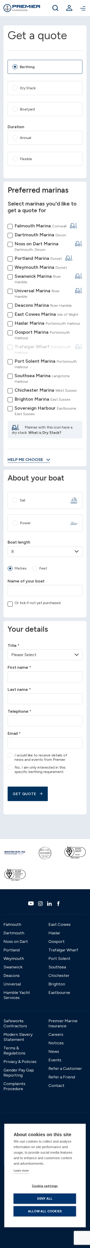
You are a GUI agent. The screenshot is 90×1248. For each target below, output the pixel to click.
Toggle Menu (83, 8)
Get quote (24, 794)
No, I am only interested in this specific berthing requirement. (40, 769)
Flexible (26, 159)
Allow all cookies (45, 1211)
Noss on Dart (15, 941)
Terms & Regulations (14, 1050)
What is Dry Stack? (44, 432)
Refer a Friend (61, 1077)
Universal (12, 984)
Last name (19, 689)
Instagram (41, 903)
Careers (55, 1034)
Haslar (54, 932)
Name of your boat (26, 581)
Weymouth (13, 958)
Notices (56, 1042)
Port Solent (59, 958)
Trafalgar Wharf (63, 950)
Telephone (19, 711)
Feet (43, 568)
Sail (22, 500)
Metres (21, 568)
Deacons (11, 975)
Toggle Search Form (55, 8)
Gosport (56, 941)
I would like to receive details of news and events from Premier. (41, 757)
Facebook (59, 903)
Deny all (45, 1198)
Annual (25, 138)
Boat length (19, 542)
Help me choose (26, 459)
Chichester (58, 975)
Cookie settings (45, 1186)
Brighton (56, 984)
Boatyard (27, 109)
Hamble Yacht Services (16, 995)
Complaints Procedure (14, 1086)
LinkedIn (50, 903)
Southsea (57, 967)
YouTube (31, 903)
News (53, 1051)
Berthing (27, 67)
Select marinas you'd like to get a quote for (42, 207)
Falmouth (12, 924)
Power (25, 523)
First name (19, 667)
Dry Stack (28, 88)
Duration (16, 126)
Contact (56, 1085)
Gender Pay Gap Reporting (18, 1073)
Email (14, 733)
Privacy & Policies (19, 1061)
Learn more (21, 1170)
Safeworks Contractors (15, 1023)
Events (54, 1060)
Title (14, 645)
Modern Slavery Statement (18, 1037)
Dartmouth (13, 932)
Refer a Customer (65, 1068)
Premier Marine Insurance (63, 1023)
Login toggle (69, 8)
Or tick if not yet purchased (37, 603)
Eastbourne (59, 992)
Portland (11, 950)
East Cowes (59, 924)
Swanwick (12, 967)
